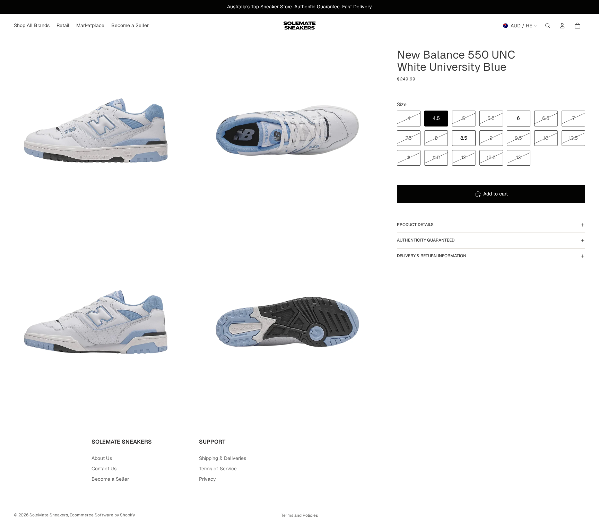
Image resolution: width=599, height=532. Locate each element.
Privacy (207, 479)
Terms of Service (218, 468)
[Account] (562, 25)
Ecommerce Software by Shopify (102, 515)
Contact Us (104, 468)
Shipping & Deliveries (222, 458)
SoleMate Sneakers (48, 515)
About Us (102, 458)
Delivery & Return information (431, 256)
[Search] (547, 25)
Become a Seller (110, 479)
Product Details (415, 224)
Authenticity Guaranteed (425, 240)
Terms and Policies (299, 515)
